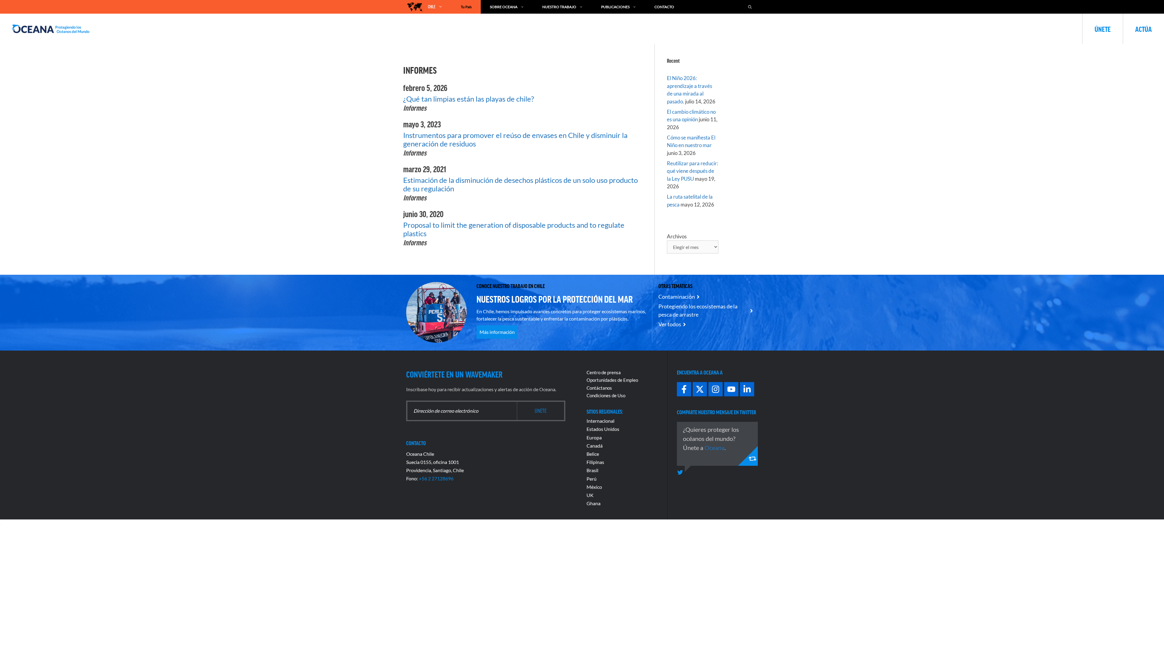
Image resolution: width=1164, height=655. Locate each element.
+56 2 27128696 (436, 478)
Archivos (677, 236)
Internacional (600, 421)
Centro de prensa (604, 372)
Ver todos (669, 324)
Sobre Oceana (503, 7)
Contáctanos (599, 388)
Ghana (593, 503)
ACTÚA (1143, 29)
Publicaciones (615, 7)
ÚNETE (1103, 29)
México (594, 487)
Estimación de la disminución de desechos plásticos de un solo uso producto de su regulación (520, 184)
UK (590, 495)
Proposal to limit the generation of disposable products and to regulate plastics (513, 229)
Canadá (595, 445)
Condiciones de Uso (606, 395)
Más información (497, 332)
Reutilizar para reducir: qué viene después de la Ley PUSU (692, 171)
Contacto (664, 7)
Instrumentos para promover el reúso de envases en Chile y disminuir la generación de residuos (515, 139)
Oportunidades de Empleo (612, 380)
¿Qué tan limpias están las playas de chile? (468, 98)
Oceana (714, 447)
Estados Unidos (603, 429)
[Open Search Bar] (750, 7)
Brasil (592, 470)
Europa (594, 437)
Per (590, 479)
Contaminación (676, 296)
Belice (593, 454)
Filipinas (595, 462)
